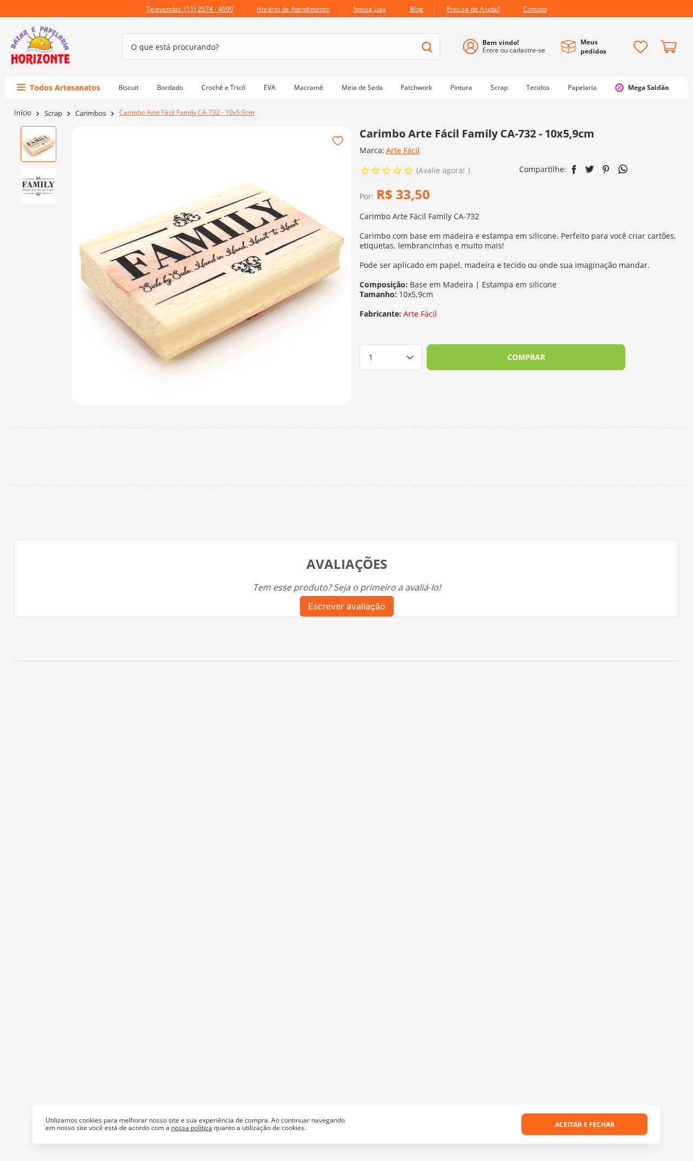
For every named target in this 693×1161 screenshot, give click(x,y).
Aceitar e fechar (584, 1124)
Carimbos (90, 113)
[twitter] (589, 169)
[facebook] (574, 169)
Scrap (53, 113)
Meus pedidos (593, 46)
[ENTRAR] (508, 47)
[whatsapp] (622, 169)
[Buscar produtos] (427, 47)
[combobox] (281, 47)
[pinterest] (606, 169)
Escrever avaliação (346, 606)
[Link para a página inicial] (22, 113)
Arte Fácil (403, 150)
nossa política (191, 1127)
